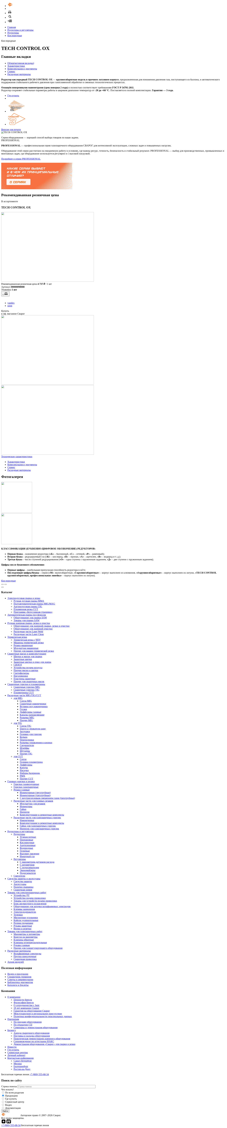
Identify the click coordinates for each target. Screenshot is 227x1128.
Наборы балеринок (30, 773)
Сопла (23, 759)
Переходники (27, 739)
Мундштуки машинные (26, 648)
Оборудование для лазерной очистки (33, 628)
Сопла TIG (25, 726)
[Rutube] (8, 1122)
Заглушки (25, 731)
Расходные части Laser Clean (29, 634)
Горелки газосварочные (26, 787)
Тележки (18, 914)
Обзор (20, 63)
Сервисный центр (14, 1102)
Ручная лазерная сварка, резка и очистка (28, 623)
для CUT (18, 756)
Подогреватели (28, 873)
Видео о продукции (17, 974)
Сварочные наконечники (33, 703)
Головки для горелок (31, 734)
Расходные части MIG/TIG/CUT (24, 695)
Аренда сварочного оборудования (31, 1033)
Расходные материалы (19, 74)
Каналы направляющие (32, 714)
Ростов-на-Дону (22, 1069)
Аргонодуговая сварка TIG (28, 606)
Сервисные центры (17, 1052)
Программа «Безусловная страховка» (33, 612)
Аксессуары (20, 884)
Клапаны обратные (24, 939)
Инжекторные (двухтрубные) (35, 792)
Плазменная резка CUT (26, 609)
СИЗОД (18, 665)
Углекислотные (28, 837)
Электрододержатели (25, 912)
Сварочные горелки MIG (27, 687)
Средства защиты (23, 881)
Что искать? (7, 1089)
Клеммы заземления (24, 909)
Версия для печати (11, 129)
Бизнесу (11, 1030)
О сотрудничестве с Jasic (27, 1005)
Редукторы (13, 32)
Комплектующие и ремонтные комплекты (42, 814)
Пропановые (26, 839)
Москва (18, 1063)
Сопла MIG (26, 701)
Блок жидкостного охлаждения (30, 903)
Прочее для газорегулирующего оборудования (38, 948)
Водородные (26, 848)
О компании (13, 997)
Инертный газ (27, 856)
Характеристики (16, 66)
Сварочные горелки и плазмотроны (26, 684)
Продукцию (11, 1095)
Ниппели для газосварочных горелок (39, 828)
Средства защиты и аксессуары (23, 878)
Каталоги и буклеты (18, 985)
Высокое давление (29, 853)
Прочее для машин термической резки (34, 651)
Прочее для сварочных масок (29, 681)
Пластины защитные (25, 678)
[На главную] (19, 5)
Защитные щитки (23, 659)
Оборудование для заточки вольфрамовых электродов (42, 906)
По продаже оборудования (28, 1022)
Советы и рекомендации (20, 979)
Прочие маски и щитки (26, 670)
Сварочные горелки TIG (26, 689)
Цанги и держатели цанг (33, 728)
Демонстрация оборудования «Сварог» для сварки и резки (44, 1044)
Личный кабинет (16, 1055)
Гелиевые (25, 851)
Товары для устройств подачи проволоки (35, 901)
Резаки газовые (22, 789)
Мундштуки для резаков (32, 803)
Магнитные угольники (26, 917)
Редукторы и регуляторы (20, 30)
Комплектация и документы (22, 68)
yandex (11, 303)
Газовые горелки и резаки (21, 781)
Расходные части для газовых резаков (33, 801)
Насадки (24, 770)
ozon (9, 305)
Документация (13, 1108)
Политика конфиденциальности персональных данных (43, 1016)
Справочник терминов (19, 976)
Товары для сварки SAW (27, 620)
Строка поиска (9, 1086)
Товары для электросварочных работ (26, 892)
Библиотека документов (20, 982)
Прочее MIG (26, 720)
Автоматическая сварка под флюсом (26, 615)
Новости (12, 1047)
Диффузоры (26, 764)
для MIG (18, 698)
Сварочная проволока (25, 959)
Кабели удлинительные (26, 920)
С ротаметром (27, 864)
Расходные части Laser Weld (28, 631)
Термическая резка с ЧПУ (27, 640)
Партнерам (13, 1019)
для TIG (18, 723)
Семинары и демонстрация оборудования (35, 1027)
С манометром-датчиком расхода (37, 862)
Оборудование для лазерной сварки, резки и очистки (41, 626)
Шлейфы (24, 748)
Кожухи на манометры (26, 937)
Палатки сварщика (23, 887)
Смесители (19, 876)
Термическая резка (17, 637)
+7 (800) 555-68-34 (39, 1074)
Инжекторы (26, 806)
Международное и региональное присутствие (38, 1013)
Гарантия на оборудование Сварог (32, 1011)
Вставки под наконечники (34, 706)
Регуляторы (20, 859)
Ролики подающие (23, 923)
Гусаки (23, 709)
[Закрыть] (2, 587)
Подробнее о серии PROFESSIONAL (21, 159)
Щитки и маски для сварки (28, 656)
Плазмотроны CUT (24, 692)
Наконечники (27, 820)
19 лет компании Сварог (26, 1008)
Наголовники (21, 676)
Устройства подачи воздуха (28, 667)
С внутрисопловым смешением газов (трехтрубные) (47, 798)
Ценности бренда (23, 999)
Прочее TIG (26, 753)
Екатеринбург (21, 1066)
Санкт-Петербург (23, 1061)
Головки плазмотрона (31, 762)
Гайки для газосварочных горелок (38, 826)
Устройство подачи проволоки (30, 898)
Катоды (24, 767)
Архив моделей (15, 962)
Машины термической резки (29, 642)
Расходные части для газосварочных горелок (37, 817)
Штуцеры (25, 751)
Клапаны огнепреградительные (30, 942)
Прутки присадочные (25, 956)
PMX (22, 776)
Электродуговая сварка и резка (23, 598)
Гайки (23, 809)
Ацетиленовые (28, 845)
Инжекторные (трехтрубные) (35, 795)
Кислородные (14, 35)
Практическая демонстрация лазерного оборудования (42, 1038)
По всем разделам (14, 1092)
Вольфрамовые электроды (27, 953)
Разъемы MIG (27, 717)
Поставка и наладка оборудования (32, 1036)
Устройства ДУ (21, 895)
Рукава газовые (22, 945)
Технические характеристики (16, 456)
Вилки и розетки (22, 928)
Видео (8, 1105)
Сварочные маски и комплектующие (26, 653)
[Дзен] (3, 1122)
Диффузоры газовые (30, 712)
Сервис (11, 71)
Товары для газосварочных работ (24, 931)
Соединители (27, 745)
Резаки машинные (23, 645)
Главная (11, 27)
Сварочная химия (23, 889)
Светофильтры (21, 673)
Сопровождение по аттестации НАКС (34, 1041)
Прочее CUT (26, 778)
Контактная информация (20, 1058)
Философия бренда (24, 1002)
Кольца (23, 737)
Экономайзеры (27, 870)
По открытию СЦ (23, 1024)
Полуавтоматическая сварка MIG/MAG (34, 603)
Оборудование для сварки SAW (30, 617)
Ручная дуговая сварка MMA (29, 601)
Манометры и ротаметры (27, 934)
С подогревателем (29, 867)
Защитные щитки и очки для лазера (32, 662)
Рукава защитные (23, 926)
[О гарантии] (16, 124)
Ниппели (24, 812)
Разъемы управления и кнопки (36, 742)
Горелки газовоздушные (26, 784)
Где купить (13, 95)
